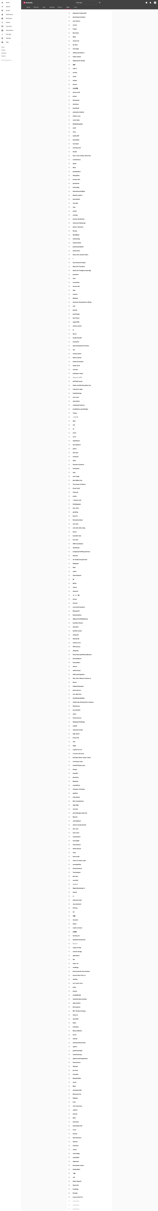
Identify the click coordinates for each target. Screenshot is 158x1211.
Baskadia (29, 3)
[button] (10, 3)
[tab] (28, 7)
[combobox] (88, 3)
